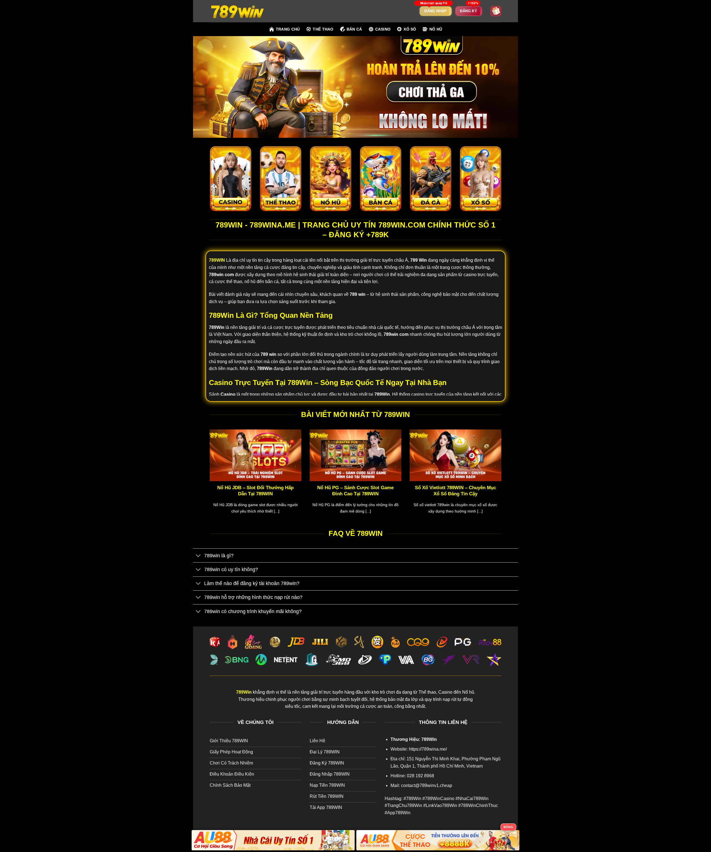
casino (383, 29)
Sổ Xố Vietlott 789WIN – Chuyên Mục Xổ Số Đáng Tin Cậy (455, 490)
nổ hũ (435, 29)
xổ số (410, 29)
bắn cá (354, 29)
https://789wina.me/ (428, 749)
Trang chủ (288, 29)
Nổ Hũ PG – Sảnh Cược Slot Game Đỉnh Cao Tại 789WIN (355, 490)
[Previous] (208, 478)
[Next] (502, 478)
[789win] (237, 11)
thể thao (323, 29)
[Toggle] (198, 556)
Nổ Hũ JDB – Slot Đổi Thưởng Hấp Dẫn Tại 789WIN (255, 490)
